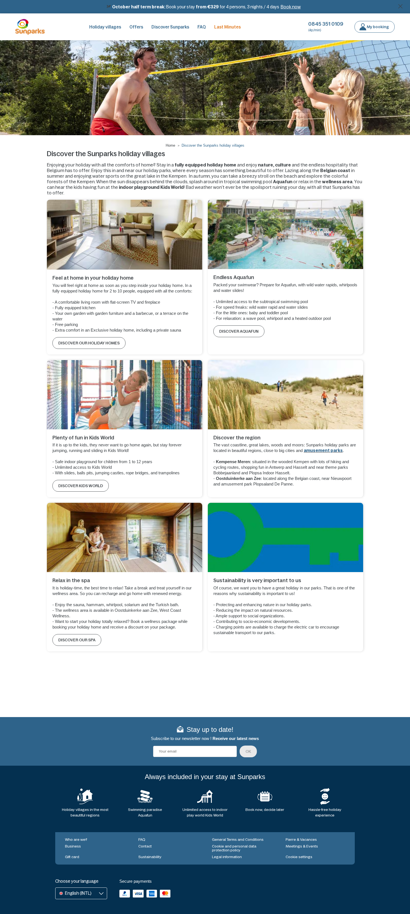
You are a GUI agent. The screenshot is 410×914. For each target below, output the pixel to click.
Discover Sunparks (170, 27)
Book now (291, 6)
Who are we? (76, 839)
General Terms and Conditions (238, 839)
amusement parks (323, 450)
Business (73, 846)
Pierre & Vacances (301, 839)
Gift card (72, 857)
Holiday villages (105, 27)
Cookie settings (299, 857)
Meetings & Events (302, 846)
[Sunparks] (30, 27)
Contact (145, 846)
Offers (136, 27)
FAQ (201, 27)
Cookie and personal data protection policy (234, 848)
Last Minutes (227, 27)
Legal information (227, 857)
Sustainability (149, 857)
